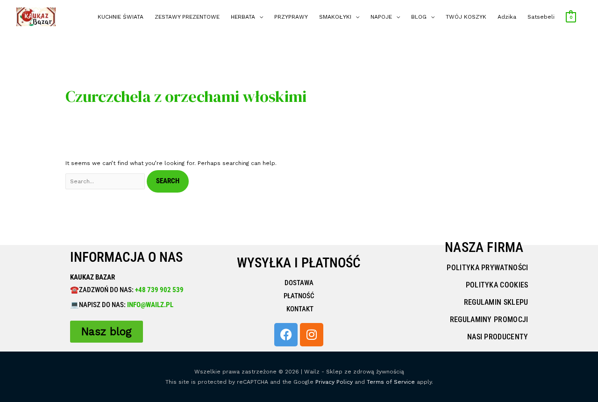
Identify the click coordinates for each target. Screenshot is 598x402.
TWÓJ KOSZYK (466, 17)
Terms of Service (391, 382)
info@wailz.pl (150, 305)
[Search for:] (106, 181)
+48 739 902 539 (159, 290)
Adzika (507, 17)
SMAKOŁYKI (335, 17)
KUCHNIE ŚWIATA (120, 17)
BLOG (419, 17)
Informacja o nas (126, 257)
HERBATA (243, 17)
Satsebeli (541, 17)
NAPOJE (381, 17)
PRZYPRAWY (291, 17)
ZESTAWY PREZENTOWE (187, 17)
